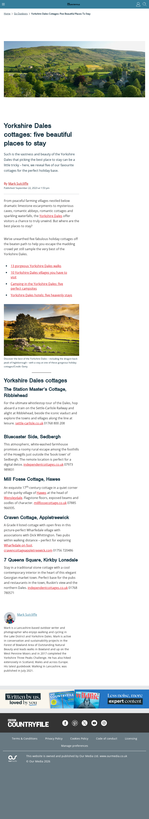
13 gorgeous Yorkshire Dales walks (36, 266)
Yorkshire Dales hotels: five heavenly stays (41, 295)
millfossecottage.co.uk (50, 503)
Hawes (41, 493)
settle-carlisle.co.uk (29, 423)
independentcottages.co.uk (43, 464)
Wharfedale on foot (18, 545)
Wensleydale (13, 498)
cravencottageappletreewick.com (28, 550)
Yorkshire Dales (50, 216)
